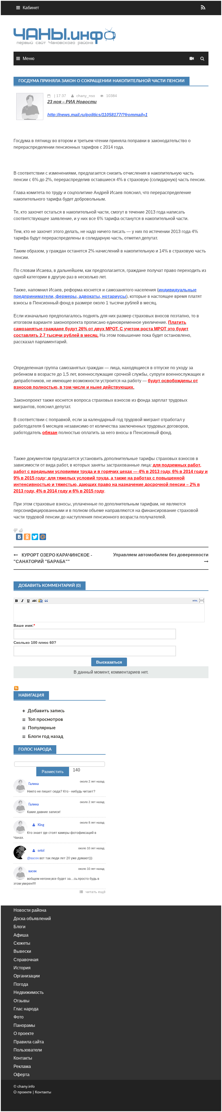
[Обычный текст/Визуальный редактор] (195, 601)
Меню (28, 58)
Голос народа (34, 749)
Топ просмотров (45, 719)
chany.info (26, 1086)
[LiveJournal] (50, 537)
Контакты (23, 1058)
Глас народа (26, 1009)
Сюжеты (22, 943)
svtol (41, 850)
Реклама (22, 1066)
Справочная (26, 959)
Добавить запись (46, 710)
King (41, 825)
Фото (19, 1017)
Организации (27, 976)
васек (32, 871)
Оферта (22, 1074)
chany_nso (85, 96)
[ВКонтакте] (19, 537)
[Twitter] (35, 537)
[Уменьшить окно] (202, 601)
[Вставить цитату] (46, 601)
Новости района (30, 910)
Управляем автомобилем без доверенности (160, 554)
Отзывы (22, 1000)
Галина (33, 783)
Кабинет (31, 7)
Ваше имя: (24, 625)
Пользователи (28, 1050)
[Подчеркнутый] (28, 601)
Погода (21, 984)
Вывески (22, 951)
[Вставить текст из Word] (40, 601)
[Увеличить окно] (202, 599)
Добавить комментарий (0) (49, 586)
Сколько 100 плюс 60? (35, 642)
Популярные (42, 727)
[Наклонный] (22, 601)
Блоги (19, 926)
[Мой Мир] (43, 537)
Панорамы (24, 1025)
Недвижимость (29, 992)
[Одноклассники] (27, 537)
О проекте (24, 1033)
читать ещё (96, 892)
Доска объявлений (32, 918)
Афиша (21, 935)
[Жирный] (16, 601)
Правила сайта (29, 1042)
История (22, 967)
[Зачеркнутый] (34, 601)
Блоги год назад (45, 736)
